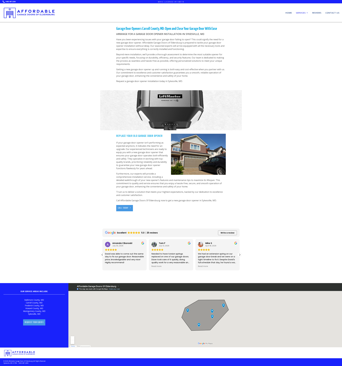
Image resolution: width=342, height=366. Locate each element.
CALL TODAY (123, 208)
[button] (240, 255)
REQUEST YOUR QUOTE (34, 322)
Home (288, 12)
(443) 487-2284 (10, 2)
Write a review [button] (227, 232)
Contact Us (332, 12)
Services (301, 12)
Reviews (316, 12)
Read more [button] (156, 266)
